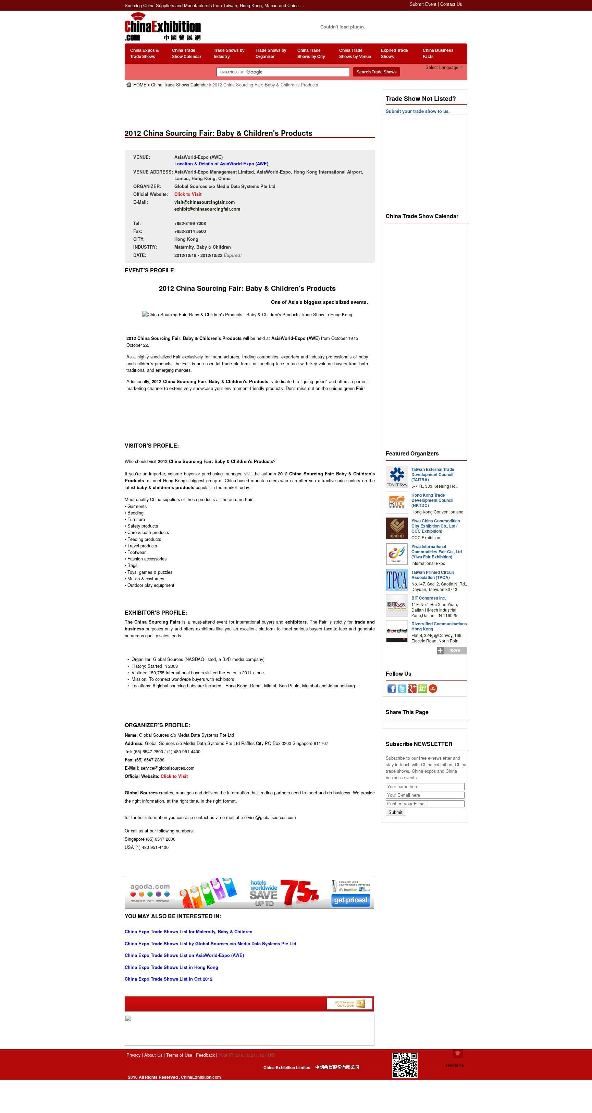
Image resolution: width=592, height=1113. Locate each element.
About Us (153, 1055)
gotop (458, 1053)
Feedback (205, 1055)
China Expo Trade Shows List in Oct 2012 (168, 979)
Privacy (133, 1055)
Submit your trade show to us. (418, 111)
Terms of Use (179, 1055)
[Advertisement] (251, 106)
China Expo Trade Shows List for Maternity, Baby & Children (188, 931)
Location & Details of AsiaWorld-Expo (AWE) (221, 164)
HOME (140, 84)
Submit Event (423, 4)
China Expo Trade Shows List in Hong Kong (171, 967)
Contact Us (451, 4)
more (454, 650)
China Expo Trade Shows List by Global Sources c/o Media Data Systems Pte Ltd (210, 943)
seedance (454, 1065)
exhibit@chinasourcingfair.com (207, 209)
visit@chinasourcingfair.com (204, 202)
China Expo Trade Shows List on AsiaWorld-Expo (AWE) (184, 955)
